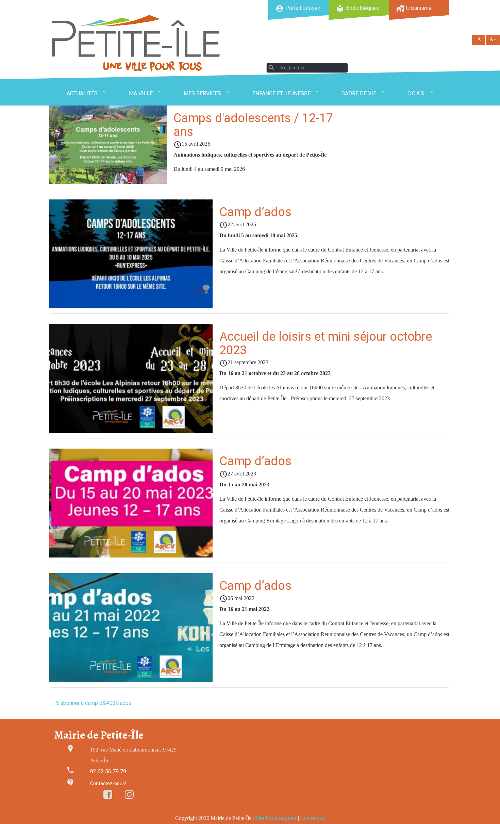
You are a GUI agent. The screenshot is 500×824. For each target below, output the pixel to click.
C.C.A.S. (416, 93)
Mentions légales (276, 818)
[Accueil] (136, 43)
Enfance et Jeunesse (281, 93)
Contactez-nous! (108, 783)
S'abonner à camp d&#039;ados (94, 703)
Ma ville (141, 93)
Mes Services (202, 93)
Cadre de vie (358, 93)
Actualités (82, 93)
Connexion (312, 818)
